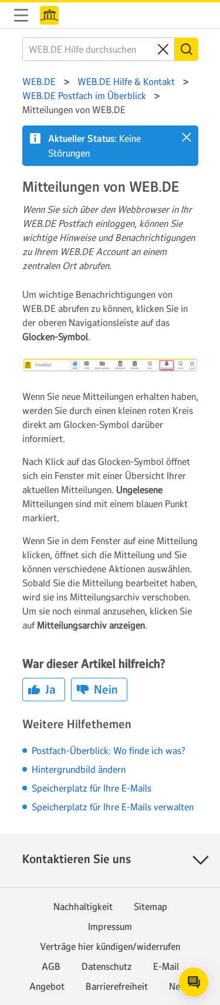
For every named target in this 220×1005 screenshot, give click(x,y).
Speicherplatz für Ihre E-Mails (91, 788)
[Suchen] (186, 49)
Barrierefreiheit (117, 986)
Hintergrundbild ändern (79, 769)
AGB (51, 966)
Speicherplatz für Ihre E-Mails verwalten (113, 807)
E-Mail (166, 966)
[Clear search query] (163, 49)
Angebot (47, 986)
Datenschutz (107, 966)
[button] (186, 137)
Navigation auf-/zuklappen (21, 15)
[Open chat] (193, 982)
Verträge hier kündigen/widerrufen (110, 946)
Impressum (110, 926)
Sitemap (150, 906)
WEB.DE (49, 15)
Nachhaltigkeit (83, 906)
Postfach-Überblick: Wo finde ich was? (108, 750)
